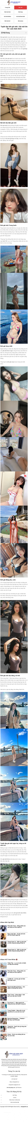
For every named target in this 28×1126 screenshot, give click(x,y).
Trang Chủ (7, 7)
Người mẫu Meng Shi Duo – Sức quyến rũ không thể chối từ (16, 987)
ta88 (16, 1115)
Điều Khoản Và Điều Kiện (14, 1099)
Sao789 (4, 1119)
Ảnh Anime (20, 21)
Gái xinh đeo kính (20, 16)
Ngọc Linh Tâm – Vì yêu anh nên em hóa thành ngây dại (16, 934)
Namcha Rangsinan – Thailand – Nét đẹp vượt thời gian (16, 1019)
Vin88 (13, 1121)
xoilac (11, 1117)
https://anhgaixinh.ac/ (14, 1081)
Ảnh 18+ (20, 7)
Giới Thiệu (15, 1095)
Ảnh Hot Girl (7, 21)
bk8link (17, 1114)
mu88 (11, 1114)
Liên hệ (14, 1097)
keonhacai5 (4, 1117)
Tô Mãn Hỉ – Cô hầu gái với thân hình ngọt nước (16, 979)
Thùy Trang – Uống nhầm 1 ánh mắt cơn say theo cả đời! (16, 995)
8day (23, 1119)
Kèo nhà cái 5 (7, 1110)
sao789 (7, 1121)
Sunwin (20, 1121)
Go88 (24, 1117)
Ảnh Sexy (20, 12)
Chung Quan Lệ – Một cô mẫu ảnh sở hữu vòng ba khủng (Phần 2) (16, 942)
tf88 (22, 1112)
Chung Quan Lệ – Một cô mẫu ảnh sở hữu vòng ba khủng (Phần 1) (16, 950)
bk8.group (4, 1114)
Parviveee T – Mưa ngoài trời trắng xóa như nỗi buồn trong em (16, 1003)
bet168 (22, 1115)
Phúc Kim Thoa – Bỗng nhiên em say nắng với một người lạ (16, 926)
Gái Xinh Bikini (7, 16)
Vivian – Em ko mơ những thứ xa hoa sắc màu (16, 1035)
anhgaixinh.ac (24, 1106)
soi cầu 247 (15, 1112)
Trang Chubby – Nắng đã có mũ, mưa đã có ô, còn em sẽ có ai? (16, 1011)
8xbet (5, 1115)
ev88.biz (24, 1114)
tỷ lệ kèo (18, 1117)
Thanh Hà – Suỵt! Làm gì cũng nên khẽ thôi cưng (16, 1027)
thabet (17, 1119)
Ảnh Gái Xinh (7, 12)
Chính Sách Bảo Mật (14, 1102)
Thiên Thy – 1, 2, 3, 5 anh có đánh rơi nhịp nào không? (16, 963)
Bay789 (11, 1119)
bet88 (10, 1115)
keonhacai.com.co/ (18, 1110)
